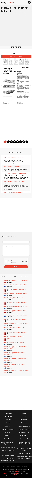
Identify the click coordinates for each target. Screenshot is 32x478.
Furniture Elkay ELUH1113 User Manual (15, 323)
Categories (8, 419)
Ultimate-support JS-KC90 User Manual (24, 443)
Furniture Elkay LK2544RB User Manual (15, 328)
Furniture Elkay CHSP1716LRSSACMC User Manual (15, 347)
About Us (23, 423)
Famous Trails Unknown (8, 447)
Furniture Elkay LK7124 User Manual (14, 332)
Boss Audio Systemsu (7, 429)
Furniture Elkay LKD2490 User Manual (15, 289)
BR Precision (7, 436)
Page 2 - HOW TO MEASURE (11, 166)
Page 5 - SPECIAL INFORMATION (12, 192)
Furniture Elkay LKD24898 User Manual (15, 315)
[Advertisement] (16, 30)
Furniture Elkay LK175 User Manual (14, 285)
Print (19, 47)
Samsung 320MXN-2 (24, 426)
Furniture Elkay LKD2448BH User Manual (13, 365)
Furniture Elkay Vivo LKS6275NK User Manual (15, 359)
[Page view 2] (30, 86)
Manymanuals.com (10, 470)
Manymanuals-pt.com (22, 475)
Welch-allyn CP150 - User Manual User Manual (24, 457)
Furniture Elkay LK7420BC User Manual (15, 311)
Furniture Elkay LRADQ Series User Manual (14, 337)
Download (12, 47)
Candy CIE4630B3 (24, 432)
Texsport (7, 426)
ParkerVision (7, 439)
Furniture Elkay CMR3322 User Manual (15, 306)
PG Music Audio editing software (7, 451)
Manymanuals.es (9, 475)
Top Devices (8, 416)
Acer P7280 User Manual (24, 453)
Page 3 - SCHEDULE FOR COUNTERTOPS (14, 174)
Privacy (24, 413)
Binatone (7, 432)
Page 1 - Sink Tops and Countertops (13, 157)
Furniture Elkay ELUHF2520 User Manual (16, 370)
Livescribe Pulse (24, 439)
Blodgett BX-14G (24, 436)
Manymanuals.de (22, 470)
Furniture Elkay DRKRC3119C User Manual (14, 353)
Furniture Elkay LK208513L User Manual (15, 281)
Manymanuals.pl (10, 473)
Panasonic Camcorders (8, 455)
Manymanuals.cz (22, 473)
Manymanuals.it (21, 471)
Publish (16, 266)
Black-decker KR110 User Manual (24, 449)
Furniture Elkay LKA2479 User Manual (15, 298)
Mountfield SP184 (24, 429)
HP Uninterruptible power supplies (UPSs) (7, 459)
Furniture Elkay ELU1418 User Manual (15, 319)
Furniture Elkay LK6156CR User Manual (15, 293)
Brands (8, 423)
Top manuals (8, 413)
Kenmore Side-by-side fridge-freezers (7, 443)
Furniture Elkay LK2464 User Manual (14, 302)
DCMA (24, 416)
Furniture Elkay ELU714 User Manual (14, 342)
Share (16, 47)
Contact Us (24, 419)
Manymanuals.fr (10, 471)
